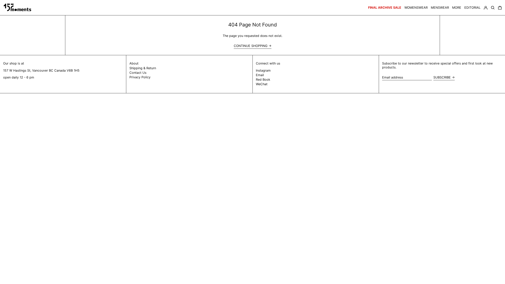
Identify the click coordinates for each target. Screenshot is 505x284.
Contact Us (137, 73)
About (133, 63)
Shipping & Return (142, 68)
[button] (500, 8)
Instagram (263, 70)
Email (260, 75)
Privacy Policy (140, 77)
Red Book (263, 79)
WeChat (261, 84)
